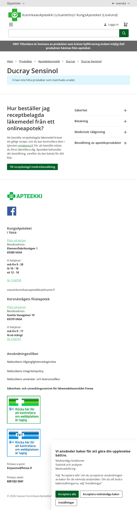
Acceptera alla (67, 494)
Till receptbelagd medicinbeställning (32, 167)
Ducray (70, 61)
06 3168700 (14, 280)
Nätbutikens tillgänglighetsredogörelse (31, 362)
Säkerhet (81, 110)
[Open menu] (11, 24)
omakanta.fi (25, 145)
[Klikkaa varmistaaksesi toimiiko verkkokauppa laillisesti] (68, 410)
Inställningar (66, 502)
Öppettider (14, 3)
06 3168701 (14, 339)
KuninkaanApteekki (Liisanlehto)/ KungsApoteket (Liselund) (70, 15)
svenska (121, 3)
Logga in (113, 24)
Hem (10, 61)
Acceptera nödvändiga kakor (101, 494)
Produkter (25, 61)
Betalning (81, 121)
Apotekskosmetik (49, 61)
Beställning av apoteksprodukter (98, 143)
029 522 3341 (15, 481)
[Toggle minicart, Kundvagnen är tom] (126, 25)
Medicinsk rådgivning (90, 132)
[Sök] (124, 33)
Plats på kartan (16, 240)
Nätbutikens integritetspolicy (25, 371)
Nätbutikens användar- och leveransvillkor (33, 379)
